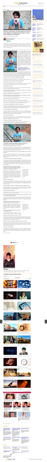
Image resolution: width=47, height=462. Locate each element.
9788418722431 (10, 270)
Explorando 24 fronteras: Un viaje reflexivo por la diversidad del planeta (7, 439)
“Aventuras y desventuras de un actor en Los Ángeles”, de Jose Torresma (17, 409)
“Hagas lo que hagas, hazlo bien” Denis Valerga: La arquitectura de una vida (25, 431)
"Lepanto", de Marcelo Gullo (24, 448)
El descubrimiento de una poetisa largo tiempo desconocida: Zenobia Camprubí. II (40, 35)
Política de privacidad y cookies (32, 459)
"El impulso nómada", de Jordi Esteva (22, 399)
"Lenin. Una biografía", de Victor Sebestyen (16, 453)
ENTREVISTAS (6, 9)
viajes (22, 270)
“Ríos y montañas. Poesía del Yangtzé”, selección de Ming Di (16, 449)
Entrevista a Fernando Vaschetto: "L (25, 441)
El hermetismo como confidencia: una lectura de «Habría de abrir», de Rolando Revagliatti (7, 456)
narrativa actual (15, 270)
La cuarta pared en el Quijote (36, 98)
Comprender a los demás (7, 417)
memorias (25, 270)
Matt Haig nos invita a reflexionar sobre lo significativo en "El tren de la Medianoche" (40, 28)
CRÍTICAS (4, 445)
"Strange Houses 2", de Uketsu (7, 448)
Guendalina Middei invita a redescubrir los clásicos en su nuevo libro (40, 24)
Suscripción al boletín (40, 3)
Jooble (39, 55)
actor (4, 270)
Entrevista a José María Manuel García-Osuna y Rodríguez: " (16, 433)
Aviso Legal (37, 459)
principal (7, 270)
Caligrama (28, 270)
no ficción (19, 270)
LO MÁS (33, 57)
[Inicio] (3, 6)
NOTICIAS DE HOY (35, 21)
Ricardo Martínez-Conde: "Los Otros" (37, 103)
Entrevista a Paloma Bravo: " (16, 440)
